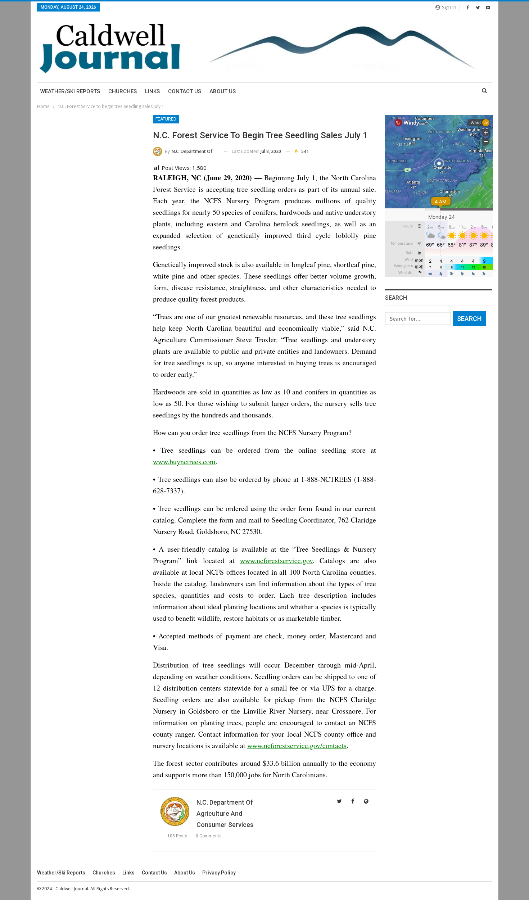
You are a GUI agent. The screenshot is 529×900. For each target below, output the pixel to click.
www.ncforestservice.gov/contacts (297, 745)
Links (152, 91)
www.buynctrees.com (184, 461)
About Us (222, 91)
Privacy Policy (219, 873)
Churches (122, 91)
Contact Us (184, 91)
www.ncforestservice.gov (276, 560)
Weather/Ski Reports (70, 91)
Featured (165, 119)
